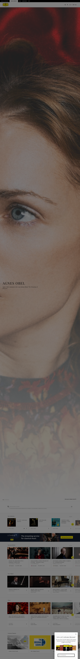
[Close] (76, 634)
